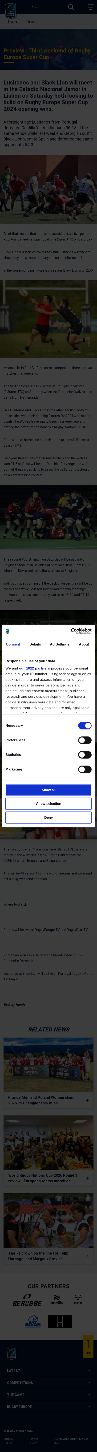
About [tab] (84, 644)
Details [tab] (35, 644)
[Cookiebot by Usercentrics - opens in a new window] (71, 631)
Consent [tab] (13, 644)
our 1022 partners (34, 668)
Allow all (48, 790)
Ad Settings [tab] (59, 644)
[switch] (85, 740)
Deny (48, 817)
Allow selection (48, 804)
